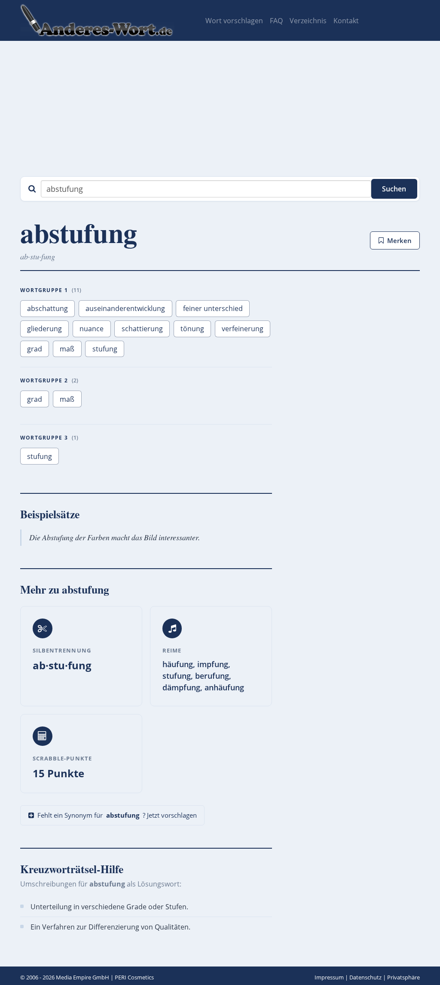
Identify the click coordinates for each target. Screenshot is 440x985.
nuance (91, 328)
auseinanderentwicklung (125, 308)
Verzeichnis (308, 20)
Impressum (329, 977)
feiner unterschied (213, 308)
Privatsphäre (403, 977)
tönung (192, 328)
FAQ (276, 20)
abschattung (47, 308)
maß (67, 349)
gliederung (44, 328)
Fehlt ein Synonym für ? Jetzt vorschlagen (117, 815)
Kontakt (346, 20)
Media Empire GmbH (82, 977)
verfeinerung (242, 328)
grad (34, 349)
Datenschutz (365, 977)
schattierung (142, 328)
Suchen (394, 189)
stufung (104, 349)
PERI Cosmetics (134, 977)
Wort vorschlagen (234, 20)
